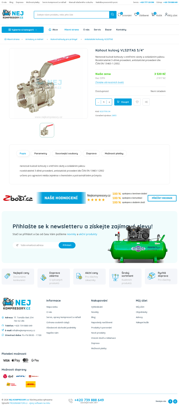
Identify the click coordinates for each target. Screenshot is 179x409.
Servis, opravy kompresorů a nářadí (63, 317)
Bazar (108, 29)
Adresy (139, 317)
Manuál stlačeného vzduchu (81, 2)
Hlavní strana (71, 29)
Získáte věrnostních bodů (109, 82)
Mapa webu (52, 306)
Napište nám (52, 332)
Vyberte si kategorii (23, 29)
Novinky (95, 312)
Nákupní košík (142, 322)
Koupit (125, 102)
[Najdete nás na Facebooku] (170, 401)
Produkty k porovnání (101, 327)
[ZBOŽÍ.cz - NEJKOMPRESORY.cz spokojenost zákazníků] (89, 203)
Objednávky (141, 312)
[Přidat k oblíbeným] (137, 101)
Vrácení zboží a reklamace (103, 337)
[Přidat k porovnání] (146, 101)
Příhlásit (67, 245)
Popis (23, 153)
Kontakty (121, 29)
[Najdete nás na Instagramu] (175, 401)
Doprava (19, 2)
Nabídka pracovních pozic (107, 2)
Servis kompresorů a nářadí (54, 2)
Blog (11, 2)
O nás (4, 2)
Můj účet (140, 306)
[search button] (112, 14)
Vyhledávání (97, 306)
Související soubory (66, 153)
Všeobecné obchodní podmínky (61, 327)
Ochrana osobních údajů (57, 322)
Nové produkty (98, 332)
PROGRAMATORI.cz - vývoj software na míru (29, 403)
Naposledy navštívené (101, 322)
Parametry (40, 153)
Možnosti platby (33, 2)
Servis (97, 29)
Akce (55, 29)
